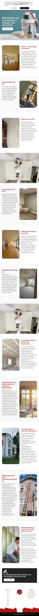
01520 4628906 (31, 593)
